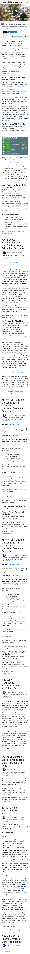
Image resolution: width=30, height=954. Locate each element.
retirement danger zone (10, 43)
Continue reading (15, 393)
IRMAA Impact (9, 180)
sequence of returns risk (17, 86)
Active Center (10, 769)
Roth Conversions (10, 165)
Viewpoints (9, 945)
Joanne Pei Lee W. (14, 424)
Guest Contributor (21, 415)
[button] (5, 32)
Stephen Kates (21, 817)
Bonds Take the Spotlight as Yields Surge (13, 819)
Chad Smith (25, 24)
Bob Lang (16, 769)
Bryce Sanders (19, 692)
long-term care (11, 93)
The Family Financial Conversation (13, 24)
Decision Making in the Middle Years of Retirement (14, 26)
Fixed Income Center (12, 817)
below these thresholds (19, 182)
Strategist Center (11, 252)
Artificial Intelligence (12, 415)
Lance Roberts (19, 252)
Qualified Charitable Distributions (14, 163)
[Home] (13, 2)
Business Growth (11, 692)
